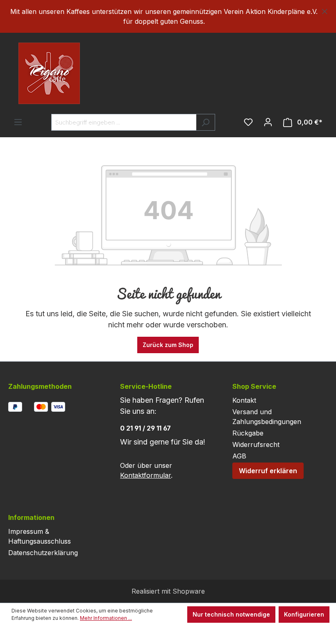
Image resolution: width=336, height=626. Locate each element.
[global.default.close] (324, 10)
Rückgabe (247, 433)
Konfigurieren (304, 614)
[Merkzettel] (248, 122)
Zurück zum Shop (168, 344)
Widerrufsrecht (255, 444)
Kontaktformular (145, 475)
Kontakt (244, 400)
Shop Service (254, 386)
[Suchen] (205, 122)
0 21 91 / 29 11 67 (145, 428)
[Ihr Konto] (268, 122)
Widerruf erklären (268, 471)
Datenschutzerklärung (43, 553)
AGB (239, 456)
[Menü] (18, 122)
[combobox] (123, 122)
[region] (168, 16)
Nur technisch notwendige (231, 614)
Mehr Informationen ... (106, 618)
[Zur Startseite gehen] (32, 73)
